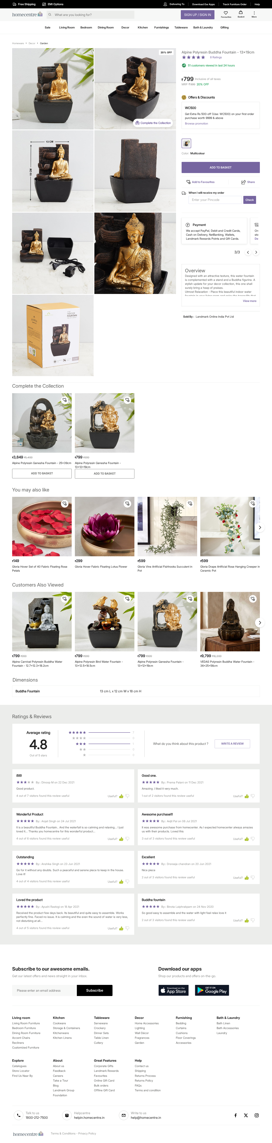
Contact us (142, 1066)
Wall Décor (142, 1033)
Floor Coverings (186, 1037)
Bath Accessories (228, 1028)
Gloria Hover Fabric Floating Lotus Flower (101, 566)
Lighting (140, 1028)
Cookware (59, 1023)
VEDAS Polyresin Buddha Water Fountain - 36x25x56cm (227, 663)
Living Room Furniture (26, 1023)
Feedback (59, 1070)
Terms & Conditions (63, 1133)
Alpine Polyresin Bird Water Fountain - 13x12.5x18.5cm (99, 663)
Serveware (101, 1023)
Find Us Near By (22, 1075)
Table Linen (101, 1037)
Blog (56, 1085)
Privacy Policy (87, 1133)
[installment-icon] (256, 225)
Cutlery (98, 1042)
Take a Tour (60, 1080)
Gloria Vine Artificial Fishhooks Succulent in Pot (165, 568)
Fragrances (142, 1037)
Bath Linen (223, 1023)
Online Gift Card (104, 1080)
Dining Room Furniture (26, 1033)
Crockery (100, 1028)
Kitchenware (61, 1033)
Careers (58, 1075)
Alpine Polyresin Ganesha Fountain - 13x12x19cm (98, 465)
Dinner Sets (101, 1033)
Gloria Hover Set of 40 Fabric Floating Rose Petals (39, 568)
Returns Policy (144, 1080)
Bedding (181, 1023)
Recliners (18, 1042)
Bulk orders (101, 1085)
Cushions (182, 1033)
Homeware (18, 43)
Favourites (100, 1075)
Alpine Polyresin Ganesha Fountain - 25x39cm (41, 463)
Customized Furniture (25, 1047)
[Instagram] (257, 1115)
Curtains (181, 1028)
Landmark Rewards (106, 1070)
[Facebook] (235, 1115)
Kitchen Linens (62, 1037)
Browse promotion (196, 123)
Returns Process (145, 1075)
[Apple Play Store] (173, 990)
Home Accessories (147, 1023)
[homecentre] (28, 14)
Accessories (183, 1042)
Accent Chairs (21, 1037)
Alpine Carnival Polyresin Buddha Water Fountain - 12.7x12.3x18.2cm (37, 663)
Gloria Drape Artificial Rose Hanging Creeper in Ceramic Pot (230, 568)
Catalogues (19, 1066)
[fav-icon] (226, 13)
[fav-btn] (64, 400)
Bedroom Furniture (24, 1028)
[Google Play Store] (212, 990)
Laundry (222, 1033)
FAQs (138, 1085)
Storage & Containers (66, 1028)
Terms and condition (148, 1090)
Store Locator (20, 1070)
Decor (32, 43)
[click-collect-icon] (188, 225)
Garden (44, 43)
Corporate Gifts (103, 1066)
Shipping (140, 1070)
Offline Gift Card (104, 1090)
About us (58, 1066)
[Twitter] (246, 1115)
